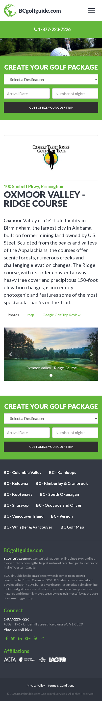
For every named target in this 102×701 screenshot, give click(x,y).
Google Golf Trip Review (61, 315)
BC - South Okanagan (59, 494)
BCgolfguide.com (15, 558)
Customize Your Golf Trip (51, 107)
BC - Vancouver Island (24, 516)
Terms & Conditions (61, 685)
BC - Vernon (62, 516)
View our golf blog (18, 629)
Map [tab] (30, 315)
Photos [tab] (13, 315)
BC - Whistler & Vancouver (28, 527)
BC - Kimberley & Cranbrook (62, 483)
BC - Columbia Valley (23, 472)
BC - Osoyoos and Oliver (59, 505)
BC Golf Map (72, 527)
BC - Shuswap (16, 505)
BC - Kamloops (62, 472)
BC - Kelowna (16, 483)
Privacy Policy (36, 685)
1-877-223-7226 (54, 29)
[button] (11, 354)
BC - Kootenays (18, 494)
